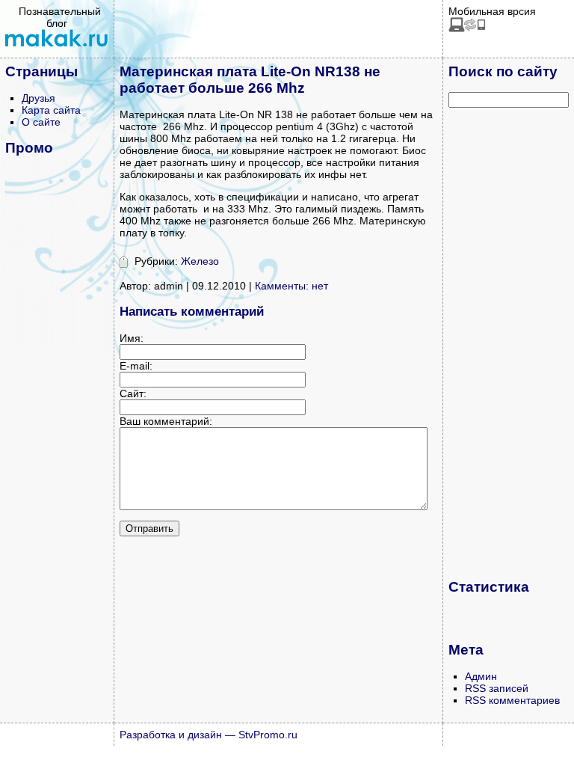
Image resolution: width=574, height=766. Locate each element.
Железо (200, 261)
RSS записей (496, 688)
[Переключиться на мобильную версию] (467, 28)
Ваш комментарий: (166, 421)
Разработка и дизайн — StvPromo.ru (208, 735)
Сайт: (133, 393)
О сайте (41, 122)
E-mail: (136, 366)
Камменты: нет (291, 286)
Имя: (132, 338)
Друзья (38, 98)
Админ (481, 676)
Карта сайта (51, 110)
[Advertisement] (508, 342)
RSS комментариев (512, 700)
